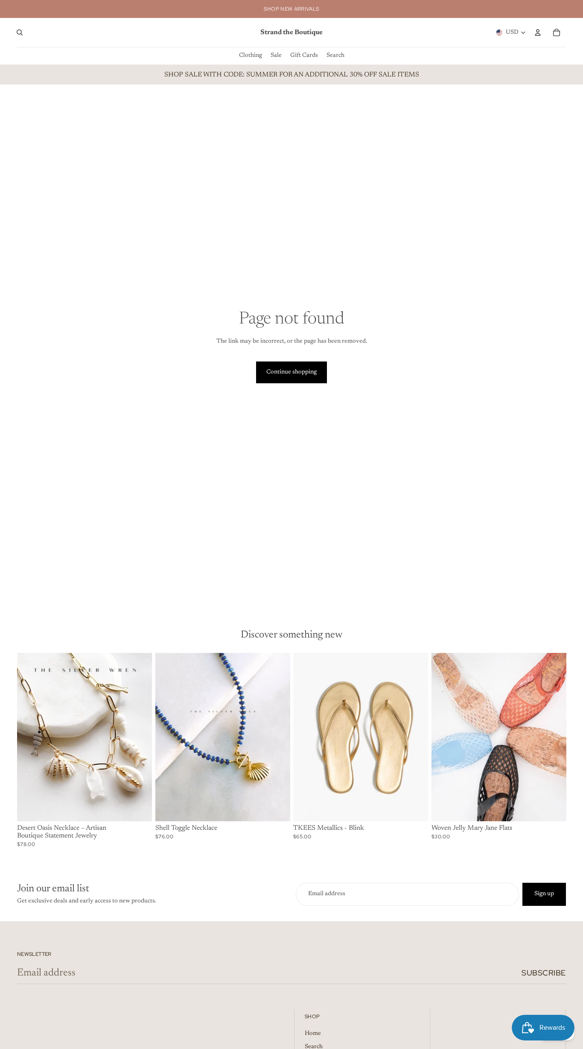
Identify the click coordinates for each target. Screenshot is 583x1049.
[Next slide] (139, 737)
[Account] (537, 32)
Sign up (544, 894)
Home (313, 1034)
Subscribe (544, 973)
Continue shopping (291, 372)
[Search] (19, 32)
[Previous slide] (30, 737)
